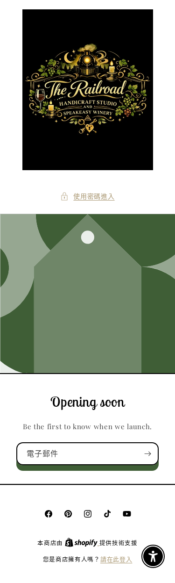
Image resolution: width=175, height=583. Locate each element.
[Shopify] (82, 543)
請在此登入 (116, 559)
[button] (87, 196)
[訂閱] (147, 453)
